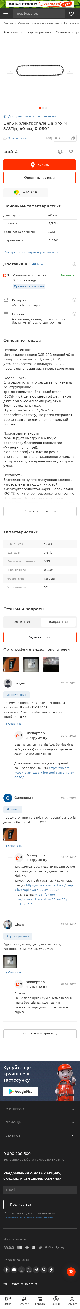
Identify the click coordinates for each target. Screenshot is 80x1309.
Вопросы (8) (58, 622)
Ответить (15, 723)
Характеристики (39, 32)
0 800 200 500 (17, 1154)
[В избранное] (71, 151)
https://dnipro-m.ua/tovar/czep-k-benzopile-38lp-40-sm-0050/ (45, 773)
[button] (70, 70)
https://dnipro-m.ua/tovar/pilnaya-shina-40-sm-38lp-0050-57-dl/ (41, 899)
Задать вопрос (40, 637)
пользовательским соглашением (28, 1217)
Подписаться (20, 1204)
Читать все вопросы (38, 1033)
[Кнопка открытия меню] (5, 13)
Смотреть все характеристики (28, 252)
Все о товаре (13, 32)
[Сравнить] (60, 151)
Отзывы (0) (21, 622)
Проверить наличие (29, 286)
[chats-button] (71, 1271)
